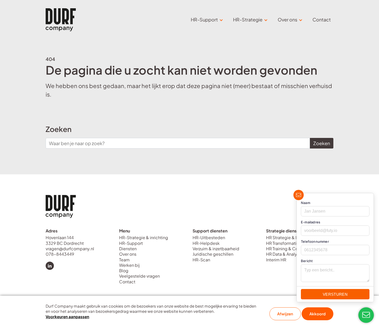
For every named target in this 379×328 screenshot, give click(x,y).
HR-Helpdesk (206, 243)
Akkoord (317, 313)
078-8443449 (60, 254)
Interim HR (276, 259)
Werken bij (129, 265)
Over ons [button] (287, 19)
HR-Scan (201, 259)
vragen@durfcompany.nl (70, 248)
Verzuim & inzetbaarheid (216, 248)
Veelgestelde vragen (139, 276)
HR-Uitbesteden (209, 237)
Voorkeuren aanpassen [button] (67, 316)
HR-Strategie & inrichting (143, 237)
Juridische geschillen (213, 254)
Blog (123, 270)
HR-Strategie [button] (247, 19)
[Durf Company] (61, 20)
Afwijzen (285, 313)
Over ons (127, 254)
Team (124, 259)
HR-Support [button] (204, 19)
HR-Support (131, 243)
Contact (321, 19)
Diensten (128, 248)
